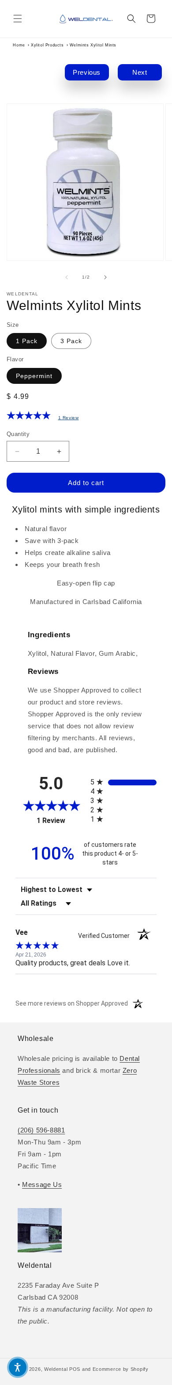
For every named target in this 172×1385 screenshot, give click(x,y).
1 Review (68, 417)
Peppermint (34, 375)
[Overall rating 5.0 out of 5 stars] (29, 417)
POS (74, 1369)
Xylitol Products (47, 45)
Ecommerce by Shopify (121, 1369)
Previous (87, 72)
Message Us (42, 1184)
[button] (17, 18)
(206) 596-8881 (41, 1130)
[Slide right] (105, 277)
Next (139, 72)
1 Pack (26, 340)
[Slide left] (66, 277)
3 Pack (71, 340)
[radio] (123, 782)
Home (19, 45)
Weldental (55, 1369)
